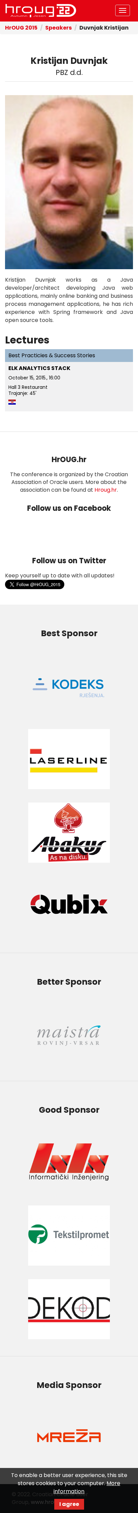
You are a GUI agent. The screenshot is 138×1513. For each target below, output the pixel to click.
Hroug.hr (105, 490)
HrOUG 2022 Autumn (41, 10)
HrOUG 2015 (21, 28)
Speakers (58, 28)
